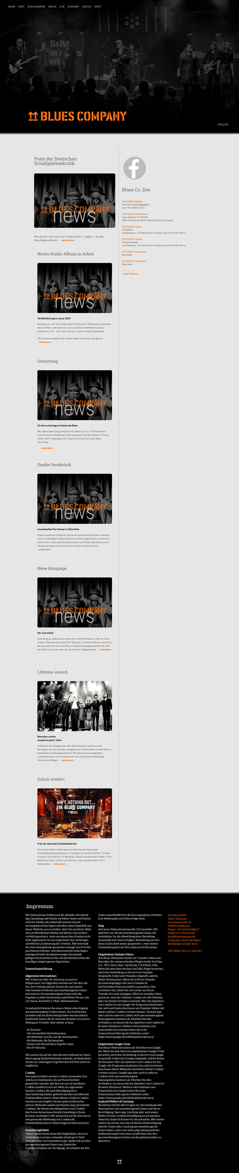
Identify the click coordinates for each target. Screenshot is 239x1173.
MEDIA (52, 6)
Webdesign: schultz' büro (183, 943)
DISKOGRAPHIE (36, 6)
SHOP (97, 6)
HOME (11, 6)
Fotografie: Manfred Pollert (184, 940)
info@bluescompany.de (181, 936)
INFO (21, 6)
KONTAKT (73, 6)
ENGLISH (223, 124)
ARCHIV (86, 6)
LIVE (62, 6)
